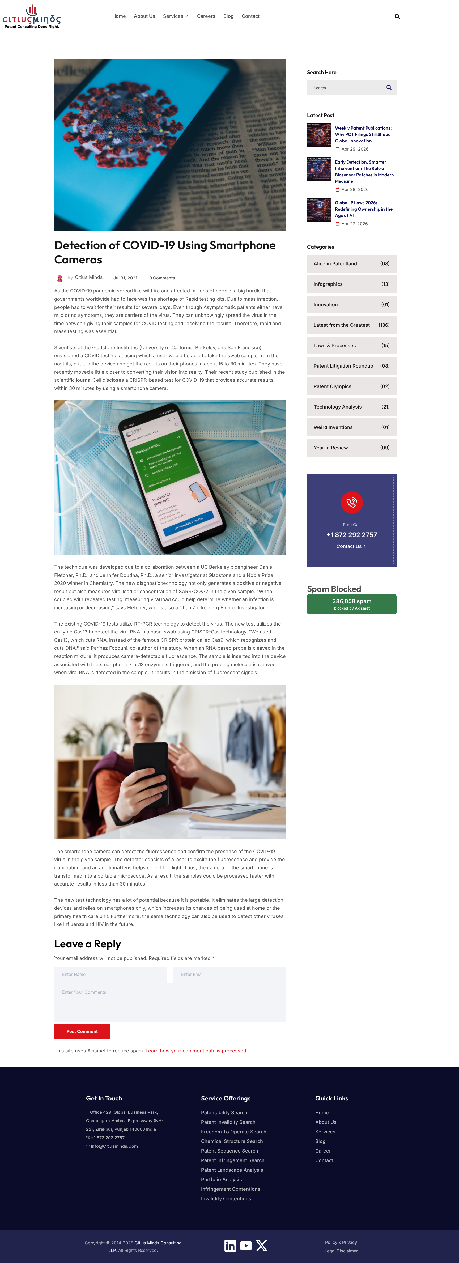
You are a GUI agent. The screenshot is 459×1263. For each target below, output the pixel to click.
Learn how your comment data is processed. (197, 1050)
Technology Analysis (352, 407)
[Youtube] (246, 1245)
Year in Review (352, 447)
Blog (228, 16)
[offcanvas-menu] (431, 16)
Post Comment (82, 1031)
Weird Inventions (352, 427)
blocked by (357, 606)
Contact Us (349, 546)
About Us (144, 16)
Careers (206, 16)
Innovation (352, 304)
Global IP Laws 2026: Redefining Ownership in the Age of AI (364, 209)
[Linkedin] (230, 1245)
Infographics (352, 284)
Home (119, 16)
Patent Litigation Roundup (352, 366)
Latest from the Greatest (352, 325)
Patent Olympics (352, 386)
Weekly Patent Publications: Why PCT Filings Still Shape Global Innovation (363, 134)
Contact (251, 16)
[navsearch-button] (397, 16)
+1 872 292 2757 (351, 535)
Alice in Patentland (352, 263)
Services (173, 16)
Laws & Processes (352, 345)
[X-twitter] (261, 1245)
